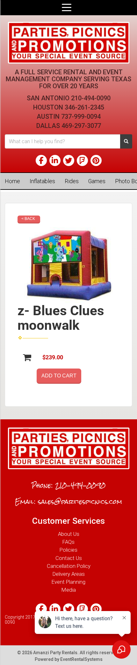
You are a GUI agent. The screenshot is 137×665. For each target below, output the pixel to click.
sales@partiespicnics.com (80, 501)
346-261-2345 (84, 107)
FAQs (68, 542)
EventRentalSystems (81, 659)
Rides (72, 181)
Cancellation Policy (68, 566)
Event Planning (68, 582)
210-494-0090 (91, 98)
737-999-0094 (81, 116)
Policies (68, 550)
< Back (28, 218)
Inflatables (42, 181)
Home (12, 181)
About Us (68, 534)
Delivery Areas (69, 574)
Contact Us (68, 558)
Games (96, 181)
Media (68, 590)
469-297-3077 (81, 126)
